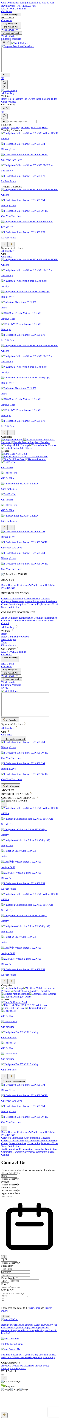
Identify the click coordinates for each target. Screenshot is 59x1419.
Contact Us (17, 1365)
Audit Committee (9, 617)
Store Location (8, 1187)
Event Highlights (47, 585)
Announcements (32, 598)
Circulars (45, 598)
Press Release (8, 588)
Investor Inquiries (17, 604)
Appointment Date (10, 1193)
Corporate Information (12, 598)
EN (3, 688)
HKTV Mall (7, 17)
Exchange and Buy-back (13, 1368)
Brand (4, 1176)
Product (5, 1181)
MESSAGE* (7, 1290)
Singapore (6, 38)
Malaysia (16, 38)
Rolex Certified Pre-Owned (21, 99)
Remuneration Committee (32, 617)
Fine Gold (36, 127)
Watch (4, 29)
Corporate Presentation (12, 601)
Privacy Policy (42, 1365)
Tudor (54, 99)
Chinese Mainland (11, 33)
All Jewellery (7, 93)
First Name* (7, 1265)
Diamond (25, 127)
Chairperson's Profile (27, 585)
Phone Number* (9, 1278)
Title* (4, 1260)
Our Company (8, 104)
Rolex (4, 99)
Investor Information (35, 601)
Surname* (6, 1272)
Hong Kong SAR (10, 27)
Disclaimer (34, 1308)
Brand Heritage (9, 585)
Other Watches (8, 101)
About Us (6, 1365)
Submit (6, 1316)
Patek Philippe (43, 99)
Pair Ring (15, 127)
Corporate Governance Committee (30, 620)
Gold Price (6, 256)
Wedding (5, 96)
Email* (4, 1284)
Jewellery (13, 29)
